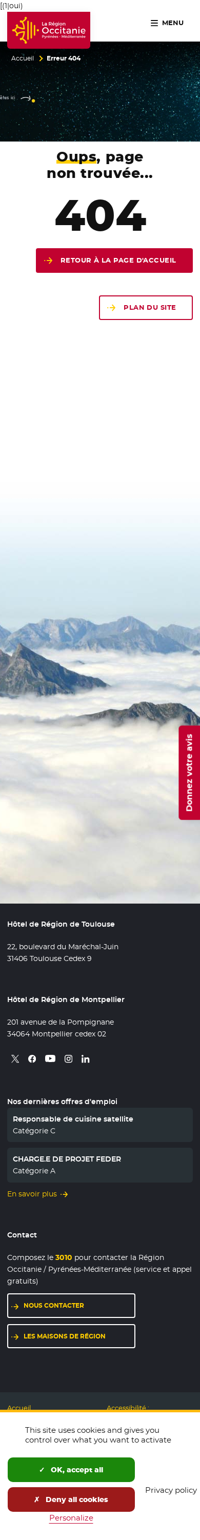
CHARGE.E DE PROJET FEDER (67, 1159)
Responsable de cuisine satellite (73, 1119)
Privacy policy (171, 1490)
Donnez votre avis (189, 772)
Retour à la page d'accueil (118, 260)
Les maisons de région (65, 1336)
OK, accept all (76, 1469)
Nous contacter (54, 1305)
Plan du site (150, 307)
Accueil (22, 58)
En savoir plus (32, 1193)
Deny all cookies (76, 1499)
